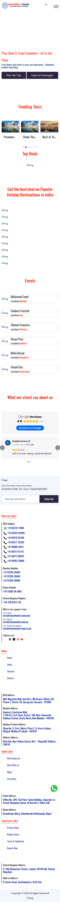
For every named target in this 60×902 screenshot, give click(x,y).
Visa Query (11, 779)
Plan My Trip (13, 75)
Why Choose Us (13, 758)
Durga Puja (17, 339)
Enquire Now (12, 848)
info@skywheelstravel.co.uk (17, 627)
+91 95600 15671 (15, 547)
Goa (30, 243)
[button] (23, 147)
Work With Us (13, 765)
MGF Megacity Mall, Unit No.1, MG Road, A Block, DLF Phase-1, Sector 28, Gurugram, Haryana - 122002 (28, 700)
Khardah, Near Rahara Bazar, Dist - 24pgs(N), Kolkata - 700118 (30, 743)
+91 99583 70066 (15, 561)
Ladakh (30, 256)
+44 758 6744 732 (12, 602)
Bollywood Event (20, 296)
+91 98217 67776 (15, 551)
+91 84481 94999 (16, 533)
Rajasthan (30, 230)
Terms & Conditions (15, 841)
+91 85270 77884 (15, 528)
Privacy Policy (13, 827)
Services (10, 671)
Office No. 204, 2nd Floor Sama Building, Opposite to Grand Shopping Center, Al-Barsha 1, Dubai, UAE (29, 801)
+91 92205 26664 (11, 576)
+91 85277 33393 (15, 542)
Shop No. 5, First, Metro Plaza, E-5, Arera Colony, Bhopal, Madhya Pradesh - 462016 (27, 729)
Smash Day (17, 367)
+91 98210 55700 (15, 537)
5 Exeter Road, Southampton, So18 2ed (22, 882)
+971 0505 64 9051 (12, 591)
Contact (10, 678)
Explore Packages (42, 75)
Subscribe (49, 499)
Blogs (9, 772)
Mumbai (30, 250)
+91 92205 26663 (11, 572)
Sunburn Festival (20, 311)
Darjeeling (30, 223)
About (9, 664)
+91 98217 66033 (15, 556)
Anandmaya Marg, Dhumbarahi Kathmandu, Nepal (27, 813)
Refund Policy (13, 834)
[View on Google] (8, 443)
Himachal (30, 236)
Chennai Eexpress (20, 325)
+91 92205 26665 (11, 580)
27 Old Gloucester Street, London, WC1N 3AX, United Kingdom (29, 870)
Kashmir (30, 263)
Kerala (30, 217)
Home (9, 657)
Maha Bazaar (18, 353)
